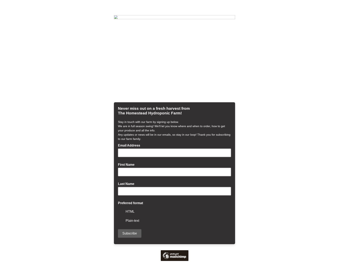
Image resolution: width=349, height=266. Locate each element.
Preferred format (130, 203)
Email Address (130, 145)
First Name (126, 164)
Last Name (126, 184)
